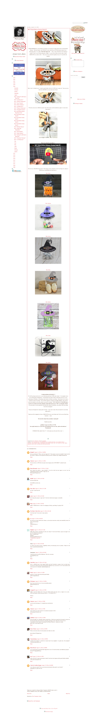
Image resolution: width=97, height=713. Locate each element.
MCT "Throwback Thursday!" (20, 138)
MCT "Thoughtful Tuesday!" (19, 109)
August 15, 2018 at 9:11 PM (38, 656)
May (15, 144)
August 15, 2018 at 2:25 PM (39, 601)
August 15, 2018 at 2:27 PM (39, 608)
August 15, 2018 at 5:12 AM (40, 488)
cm (30, 518)
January (16, 151)
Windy (31, 572)
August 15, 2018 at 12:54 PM (40, 581)
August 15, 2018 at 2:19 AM (43, 468)
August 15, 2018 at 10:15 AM (40, 562)
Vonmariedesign (33, 639)
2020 (14, 83)
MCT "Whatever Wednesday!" (20, 101)
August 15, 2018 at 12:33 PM (38, 572)
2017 (14, 153)
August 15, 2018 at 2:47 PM (40, 617)
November (16, 89)
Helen (31, 503)
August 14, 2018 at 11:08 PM (40, 452)
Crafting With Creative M (35, 538)
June (15, 143)
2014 (14, 158)
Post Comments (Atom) (36, 696)
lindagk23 (32, 452)
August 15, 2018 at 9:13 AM (39, 529)
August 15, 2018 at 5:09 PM (42, 639)
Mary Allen (32, 488)
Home (49, 693)
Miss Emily (48, 173)
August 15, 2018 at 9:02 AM (45, 511)
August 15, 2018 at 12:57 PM (40, 590)
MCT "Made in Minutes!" (19, 104)
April (15, 146)
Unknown (32, 461)
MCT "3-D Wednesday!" (19, 139)
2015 (14, 156)
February (16, 149)
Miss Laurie (48, 335)
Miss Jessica (48, 236)
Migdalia (32, 529)
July (15, 141)
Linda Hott (32, 562)
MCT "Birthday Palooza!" (19, 126)
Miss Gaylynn (48, 203)
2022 (14, 79)
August (15, 95)
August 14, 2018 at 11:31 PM (40, 461)
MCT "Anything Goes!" (18, 99)
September (16, 93)
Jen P (31, 656)
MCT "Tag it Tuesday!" (18, 103)
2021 (14, 81)
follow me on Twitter (81, 99)
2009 (14, 167)
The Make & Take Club (35, 511)
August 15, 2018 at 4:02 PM (42, 628)
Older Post (68, 693)
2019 (14, 84)
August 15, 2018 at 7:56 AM (38, 503)
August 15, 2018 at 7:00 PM (41, 647)
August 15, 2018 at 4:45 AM (38, 478)
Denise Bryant (33, 647)
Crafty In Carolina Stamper (36, 665)
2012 (14, 162)
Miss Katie (48, 269)
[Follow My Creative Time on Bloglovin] (78, 71)
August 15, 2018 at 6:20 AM (38, 496)
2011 (14, 163)
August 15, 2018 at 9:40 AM (40, 552)
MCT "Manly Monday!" (19, 133)
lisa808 (31, 478)
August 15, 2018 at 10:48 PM (47, 665)
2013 (14, 160)
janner (31, 496)
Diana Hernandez (33, 468)
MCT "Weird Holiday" (18, 131)
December (16, 88)
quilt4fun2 (32, 617)
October (16, 91)
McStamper (32, 581)
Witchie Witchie (46, 444)
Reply (31, 457)
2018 (14, 86)
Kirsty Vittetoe (33, 629)
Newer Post (29, 693)
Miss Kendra (48, 302)
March (15, 148)
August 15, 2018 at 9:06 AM (37, 518)
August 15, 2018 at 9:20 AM (38, 543)
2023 (14, 77)
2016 (14, 155)
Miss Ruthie (48, 362)
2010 (14, 165)
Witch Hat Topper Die (37, 444)
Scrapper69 (32, 590)
